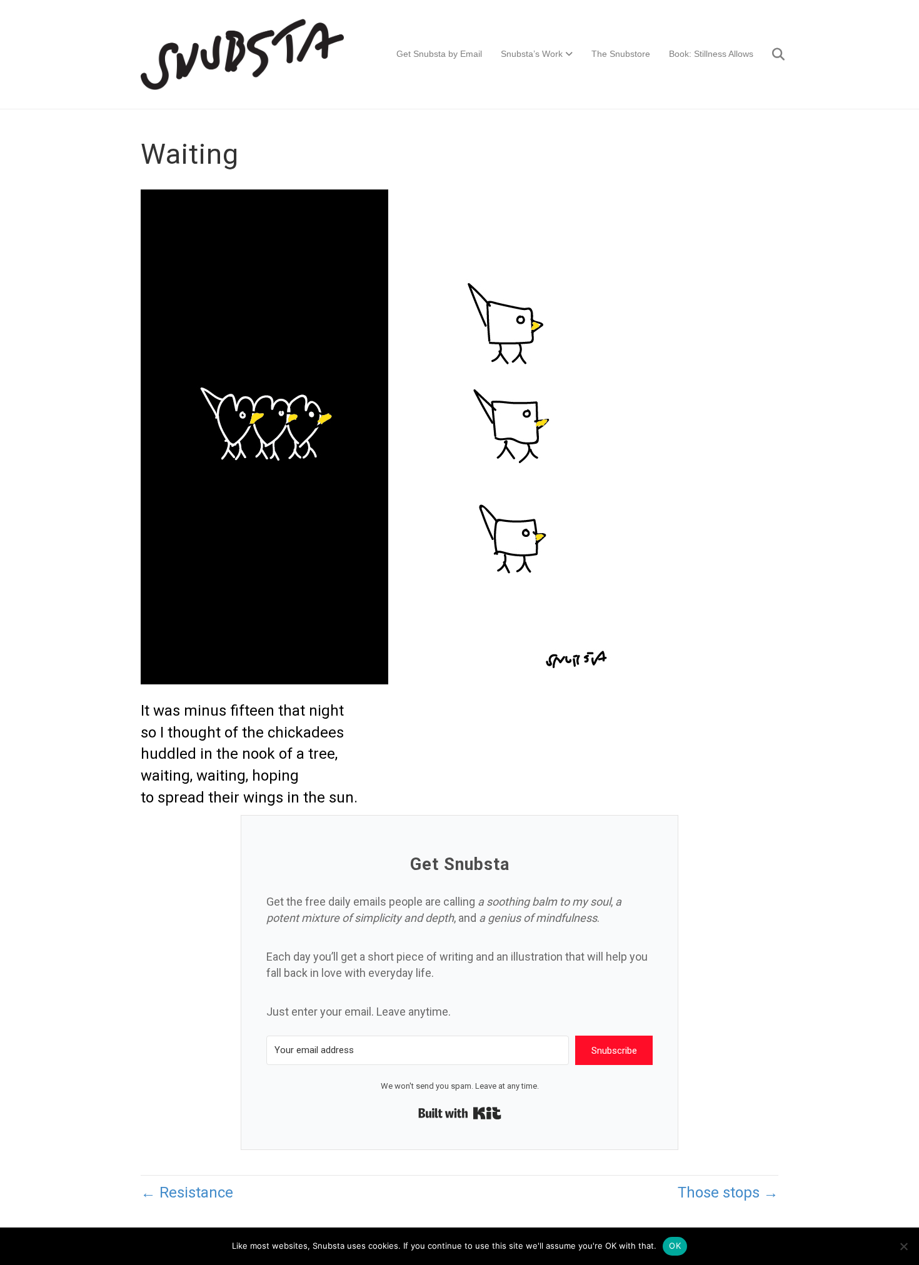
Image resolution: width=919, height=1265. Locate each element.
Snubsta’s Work (532, 54)
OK (675, 1246)
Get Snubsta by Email (439, 54)
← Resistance (187, 1192)
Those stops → (728, 1192)
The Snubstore (620, 54)
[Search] (770, 54)
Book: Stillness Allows (711, 54)
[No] (903, 1246)
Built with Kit (459, 1113)
